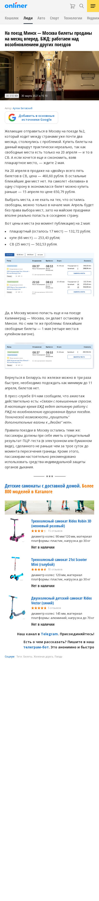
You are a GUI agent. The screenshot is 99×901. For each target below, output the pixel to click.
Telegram (49, 634)
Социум (9, 656)
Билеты (27, 656)
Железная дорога (43, 656)
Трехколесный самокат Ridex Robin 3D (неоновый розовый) (61, 523)
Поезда (58, 656)
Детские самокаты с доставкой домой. (49, 488)
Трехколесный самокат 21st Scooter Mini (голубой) (59, 562)
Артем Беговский (22, 108)
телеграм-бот (36, 647)
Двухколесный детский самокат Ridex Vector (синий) (61, 600)
